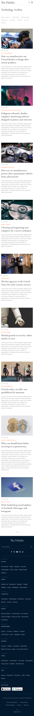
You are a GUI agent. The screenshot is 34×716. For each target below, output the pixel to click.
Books (23, 634)
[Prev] (10, 531)
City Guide (21, 661)
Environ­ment (4, 566)
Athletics (3, 587)
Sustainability (29, 661)
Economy (23, 566)
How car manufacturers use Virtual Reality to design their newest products (15, 59)
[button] (29, 2)
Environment (24, 617)
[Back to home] (8, 2)
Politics (3, 561)
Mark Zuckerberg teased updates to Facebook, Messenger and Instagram (16, 508)
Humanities (4, 620)
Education (17, 566)
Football (25, 584)
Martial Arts (4, 584)
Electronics (4, 20)
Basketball (15, 587)
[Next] (23, 531)
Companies (16, 646)
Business (3, 641)
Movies (3, 631)
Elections (3, 573)
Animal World (16, 613)
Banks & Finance (5, 649)
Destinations (4, 661)
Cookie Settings (10, 705)
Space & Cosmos (6, 613)
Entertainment (5, 626)
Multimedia (16, 17)
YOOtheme (28, 698)
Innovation (12, 20)
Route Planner (20, 664)
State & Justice (23, 570)
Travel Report (13, 661)
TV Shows (9, 631)
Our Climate (24, 613)
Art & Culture (5, 634)
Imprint (19, 705)
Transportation (25, 17)
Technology (4, 594)
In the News (17, 675)
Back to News (5, 17)
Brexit (16, 570)
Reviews (19, 20)
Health (11, 566)
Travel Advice (5, 664)
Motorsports (12, 584)
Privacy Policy (24, 702)
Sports (3, 579)
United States (5, 570)
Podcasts (16, 631)
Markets (10, 646)
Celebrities (17, 634)
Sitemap (26, 705)
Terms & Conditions (12, 702)
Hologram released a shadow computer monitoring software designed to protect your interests (16, 116)
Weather (12, 664)
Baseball (19, 584)
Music (11, 634)
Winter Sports (23, 587)
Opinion (3, 675)
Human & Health (6, 617)
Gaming (3, 23)
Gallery (28, 675)
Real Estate (24, 646)
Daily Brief (10, 675)
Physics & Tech (16, 617)
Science (3, 608)
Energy (13, 649)
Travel (3, 655)
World (11, 570)
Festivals (22, 631)
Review (3, 678)
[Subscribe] (31, 546)
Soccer (9, 587)
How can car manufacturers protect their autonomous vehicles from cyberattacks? (16, 173)
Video (23, 675)
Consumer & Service (22, 649)
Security (26, 20)
